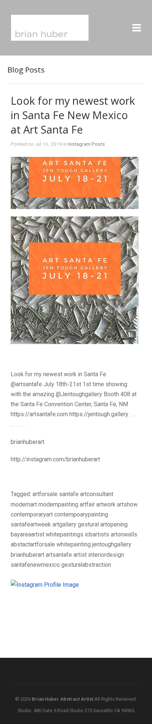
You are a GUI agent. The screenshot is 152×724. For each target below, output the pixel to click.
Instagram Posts (86, 144)
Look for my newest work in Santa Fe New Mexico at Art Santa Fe (73, 115)
